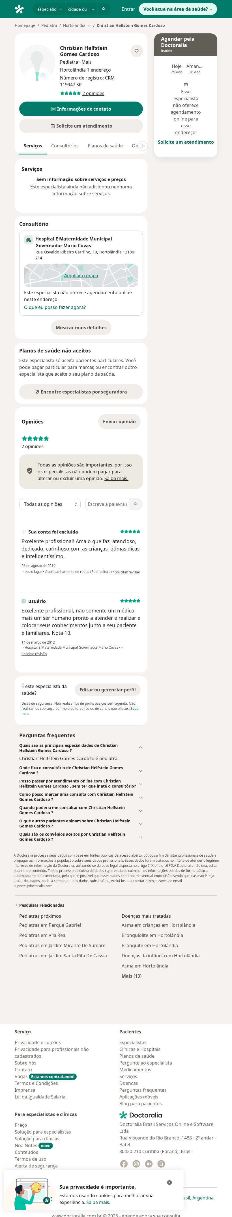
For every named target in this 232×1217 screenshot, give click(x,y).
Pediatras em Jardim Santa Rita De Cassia (63, 955)
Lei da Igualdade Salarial (40, 1097)
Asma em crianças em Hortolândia (158, 925)
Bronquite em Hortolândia (150, 945)
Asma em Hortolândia (145, 966)
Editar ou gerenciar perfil (108, 690)
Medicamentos (135, 1070)
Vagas (44, 1076)
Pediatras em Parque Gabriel (50, 925)
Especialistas (133, 1042)
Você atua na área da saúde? (175, 9)
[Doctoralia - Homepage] (21, 8)
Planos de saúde (105, 146)
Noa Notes (33, 1145)
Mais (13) (131, 976)
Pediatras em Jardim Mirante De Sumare (62, 945)
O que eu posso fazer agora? (55, 307)
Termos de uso (30, 1159)
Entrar (128, 9)
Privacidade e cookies (38, 1042)
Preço (21, 1125)
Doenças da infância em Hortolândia (161, 955)
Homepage (25, 25)
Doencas (128, 1083)
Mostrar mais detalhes (83, 329)
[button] (81, 109)
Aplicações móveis (138, 1097)
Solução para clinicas (37, 1139)
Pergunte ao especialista (145, 1063)
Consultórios (65, 146)
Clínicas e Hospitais (139, 1049)
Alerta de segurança (36, 1166)
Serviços (33, 146)
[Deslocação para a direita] (142, 146)
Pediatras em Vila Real (42, 935)
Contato (23, 1070)
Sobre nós (25, 1063)
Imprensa (25, 1090)
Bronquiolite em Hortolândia (152, 935)
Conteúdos (26, 1152)
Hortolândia (110, 252)
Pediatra (49, 25)
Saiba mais (97, 1202)
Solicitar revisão (127, 572)
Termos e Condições (36, 1083)
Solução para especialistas (43, 1132)
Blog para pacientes (140, 1103)
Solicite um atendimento (186, 142)
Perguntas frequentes (143, 1090)
